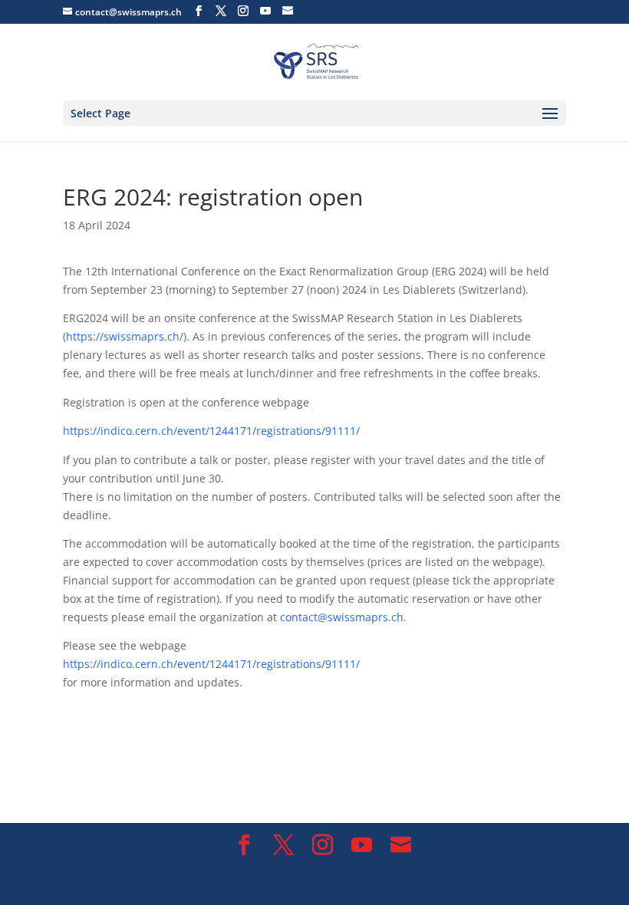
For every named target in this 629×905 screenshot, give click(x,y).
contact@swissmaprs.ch (341, 617)
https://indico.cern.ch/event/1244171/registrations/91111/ (211, 430)
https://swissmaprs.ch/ (124, 336)
